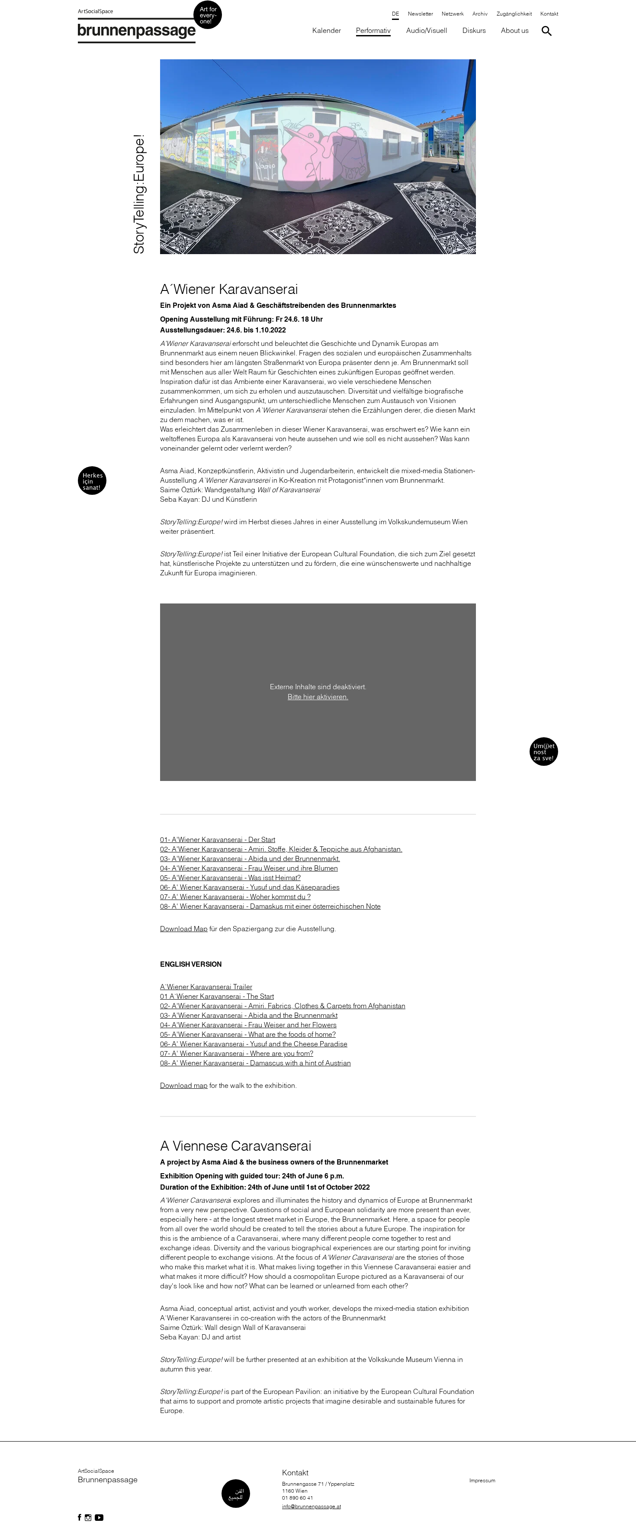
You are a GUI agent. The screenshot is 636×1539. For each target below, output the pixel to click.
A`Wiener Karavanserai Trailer (206, 986)
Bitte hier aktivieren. (318, 696)
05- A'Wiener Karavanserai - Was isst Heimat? (230, 877)
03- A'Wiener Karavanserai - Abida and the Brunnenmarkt (248, 1015)
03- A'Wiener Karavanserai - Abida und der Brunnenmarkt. (250, 858)
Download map (184, 1085)
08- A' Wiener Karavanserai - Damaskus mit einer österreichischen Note (270, 906)
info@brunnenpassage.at (311, 1506)
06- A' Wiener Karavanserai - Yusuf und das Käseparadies (250, 887)
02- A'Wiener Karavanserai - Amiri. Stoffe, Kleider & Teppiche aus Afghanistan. (281, 849)
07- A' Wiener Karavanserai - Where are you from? (236, 1053)
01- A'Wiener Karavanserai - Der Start (217, 839)
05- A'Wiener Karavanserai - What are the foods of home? (248, 1034)
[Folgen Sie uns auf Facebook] (79, 1517)
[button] (514, 14)
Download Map (184, 928)
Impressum (482, 1480)
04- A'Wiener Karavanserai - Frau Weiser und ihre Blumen (249, 868)
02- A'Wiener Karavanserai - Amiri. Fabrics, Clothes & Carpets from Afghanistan (282, 1005)
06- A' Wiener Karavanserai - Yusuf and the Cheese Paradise (253, 1043)
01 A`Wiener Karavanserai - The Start (217, 996)
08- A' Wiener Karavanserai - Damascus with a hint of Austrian (255, 1062)
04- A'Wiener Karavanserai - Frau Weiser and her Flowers (248, 1024)
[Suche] (548, 31)
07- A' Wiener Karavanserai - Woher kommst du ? (235, 896)
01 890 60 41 (297, 1497)
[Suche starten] (548, 31)
